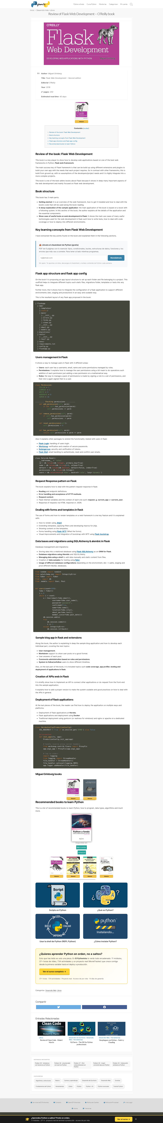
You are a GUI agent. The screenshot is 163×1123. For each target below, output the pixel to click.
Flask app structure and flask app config (62, 141)
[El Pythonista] (40, 4)
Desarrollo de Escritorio (77, 1038)
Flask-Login (44, 443)
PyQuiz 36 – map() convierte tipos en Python (101, 1064)
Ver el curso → (123, 1119)
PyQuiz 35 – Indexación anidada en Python (120, 1064)
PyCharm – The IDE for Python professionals (81, 1043)
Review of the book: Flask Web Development (64, 132)
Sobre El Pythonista (74, 1102)
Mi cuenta (123, 4)
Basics (57, 1080)
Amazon (81, 852)
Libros (52, 10)
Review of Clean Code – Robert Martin (51, 1041)
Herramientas (78, 1040)
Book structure (54, 135)
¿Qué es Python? (105, 910)
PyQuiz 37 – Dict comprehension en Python (80, 1065)
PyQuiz (79, 1086)
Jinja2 (59, 523)
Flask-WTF (61, 531)
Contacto (58, 1102)
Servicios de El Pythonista (41, 1102)
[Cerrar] (135, 1119)
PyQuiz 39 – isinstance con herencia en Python (42, 1064)
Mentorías (102, 4)
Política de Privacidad (111, 1102)
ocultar (85, 128)
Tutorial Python (118, 1086)
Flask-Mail (43, 452)
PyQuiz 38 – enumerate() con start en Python (62, 1064)
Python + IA (89, 1086)
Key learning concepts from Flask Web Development (66, 138)
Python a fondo (79, 4)
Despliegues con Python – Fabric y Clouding (111, 1041)
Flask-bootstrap (102, 534)
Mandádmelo (116, 258)
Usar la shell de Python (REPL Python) (58, 941)
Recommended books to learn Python (61, 144)
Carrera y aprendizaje (71, 1080)
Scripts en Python (57, 910)
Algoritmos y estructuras (43, 1080)
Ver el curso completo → (54, 971)
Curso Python (91, 4)
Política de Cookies (93, 1102)
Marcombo (81, 847)
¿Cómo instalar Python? (105, 941)
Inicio (32, 10)
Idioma (76, 1108)
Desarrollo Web (42, 10)
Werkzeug (43, 446)
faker (77, 560)
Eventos (117, 1080)
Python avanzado (103, 1086)
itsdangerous (44, 449)
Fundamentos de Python (43, 1086)
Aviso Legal (128, 1102)
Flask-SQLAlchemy (85, 551)
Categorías (113, 4)
